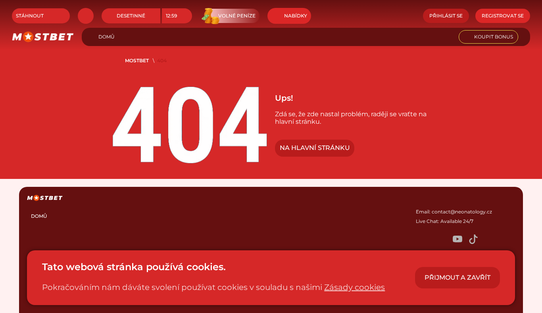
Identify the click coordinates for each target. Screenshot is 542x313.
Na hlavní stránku (315, 148)
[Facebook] (505, 239)
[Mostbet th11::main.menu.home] (43, 36)
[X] (441, 239)
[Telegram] (426, 239)
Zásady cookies (354, 287)
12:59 (171, 16)
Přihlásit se (446, 16)
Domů (106, 37)
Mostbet (137, 60)
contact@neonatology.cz (462, 212)
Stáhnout (30, 16)
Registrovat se (503, 16)
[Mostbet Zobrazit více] (86, 16)
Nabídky (295, 16)
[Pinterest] (489, 239)
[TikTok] (473, 239)
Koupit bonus (493, 37)
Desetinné (131, 16)
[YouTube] (457, 239)
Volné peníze (237, 16)
